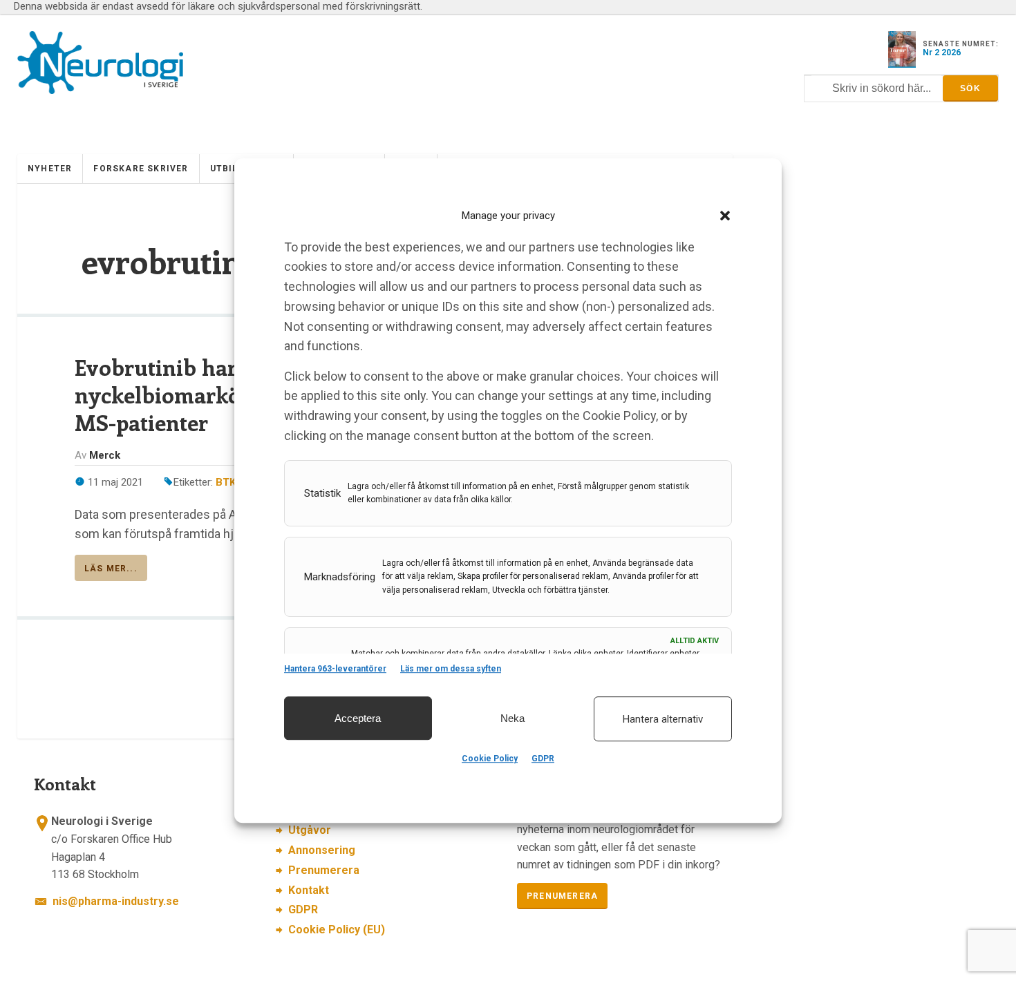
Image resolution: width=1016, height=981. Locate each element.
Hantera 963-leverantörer (335, 669)
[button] (725, 215)
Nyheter (50, 168)
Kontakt (308, 890)
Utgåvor (309, 830)
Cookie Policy (490, 758)
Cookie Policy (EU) (336, 929)
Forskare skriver (140, 168)
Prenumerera (323, 870)
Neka (512, 718)
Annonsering (321, 850)
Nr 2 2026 (942, 52)
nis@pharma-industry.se (116, 901)
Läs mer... (111, 568)
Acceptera (358, 718)
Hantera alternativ (663, 719)
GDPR (542, 758)
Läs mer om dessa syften (450, 669)
